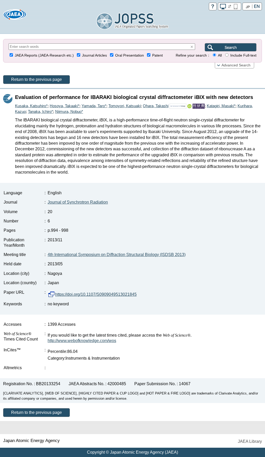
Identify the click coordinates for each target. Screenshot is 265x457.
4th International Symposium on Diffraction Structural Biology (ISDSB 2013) (117, 254)
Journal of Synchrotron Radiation (78, 202)
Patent (157, 55)
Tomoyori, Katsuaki (124, 106)
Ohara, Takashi (155, 106)
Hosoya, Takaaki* (64, 106)
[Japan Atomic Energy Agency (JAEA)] (14, 16)
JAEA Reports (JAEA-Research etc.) (44, 55)
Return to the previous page (36, 79)
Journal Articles (94, 55)
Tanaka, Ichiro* (40, 111)
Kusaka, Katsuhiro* (31, 106)
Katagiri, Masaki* (221, 106)
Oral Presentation (129, 55)
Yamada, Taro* (94, 106)
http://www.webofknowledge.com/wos (82, 340)
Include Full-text (243, 55)
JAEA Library (250, 441)
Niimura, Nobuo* (69, 111)
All (220, 55)
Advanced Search (236, 65)
